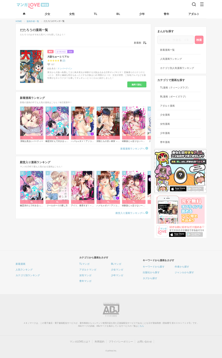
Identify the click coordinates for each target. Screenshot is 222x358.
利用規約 (99, 341)
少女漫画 (165, 114)
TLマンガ (84, 263)
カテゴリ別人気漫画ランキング (177, 68)
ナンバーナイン (65, 68)
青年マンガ (85, 281)
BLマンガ (116, 263)
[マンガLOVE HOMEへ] (24, 14)
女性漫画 (165, 123)
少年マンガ (117, 275)
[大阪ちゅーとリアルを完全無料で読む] (32, 66)
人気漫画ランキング (171, 58)
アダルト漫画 (167, 105)
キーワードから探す (154, 266)
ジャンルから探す (184, 272)
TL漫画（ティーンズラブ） (175, 87)
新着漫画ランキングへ (132, 148)
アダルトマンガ (87, 269)
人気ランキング (24, 269)
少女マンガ (117, 269)
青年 (50, 51)
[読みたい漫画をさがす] (194, 4)
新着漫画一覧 (167, 49)
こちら (141, 325)
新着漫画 (20, 263)
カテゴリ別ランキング (28, 275)
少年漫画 (165, 133)
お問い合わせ (144, 341)
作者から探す (182, 266)
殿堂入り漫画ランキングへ (130, 213)
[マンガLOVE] (33, 5)
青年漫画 (165, 142)
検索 (199, 40)
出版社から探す (151, 272)
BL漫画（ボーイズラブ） (173, 96)
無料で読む (137, 84)
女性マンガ (85, 275)
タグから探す (150, 278)
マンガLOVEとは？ (80, 341)
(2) (63, 60)
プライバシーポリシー (121, 341)
